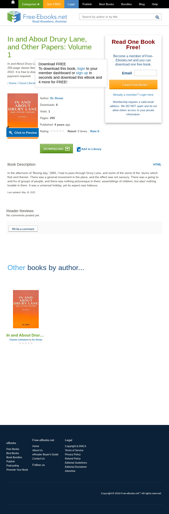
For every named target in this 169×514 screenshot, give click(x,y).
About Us (37, 450)
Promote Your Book (17, 469)
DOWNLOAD (53, 149)
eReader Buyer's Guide (45, 454)
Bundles (126, 4)
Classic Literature (18, 339)
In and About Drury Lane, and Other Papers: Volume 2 (25, 335)
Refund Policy (73, 458)
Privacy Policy (73, 454)
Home (35, 446)
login (81, 69)
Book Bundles (14, 457)
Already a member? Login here (133, 94)
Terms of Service (74, 450)
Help (155, 4)
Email (127, 73)
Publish (87, 4)
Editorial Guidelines (76, 462)
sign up (82, 73)
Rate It (94, 131)
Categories (29, 4)
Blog (142, 4)
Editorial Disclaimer (76, 466)
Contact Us (38, 458)
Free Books (12, 449)
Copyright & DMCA (75, 446)
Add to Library (91, 149)
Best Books (106, 4)
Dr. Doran (56, 98)
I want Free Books (135, 85)
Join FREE (54, 4)
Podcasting (12, 465)
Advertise (70, 471)
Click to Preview (25, 132)
